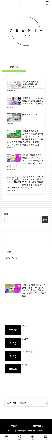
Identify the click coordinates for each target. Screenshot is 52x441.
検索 (6, 214)
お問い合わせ (11, 258)
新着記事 (14, 67)
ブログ (8, 251)
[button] (43, 418)
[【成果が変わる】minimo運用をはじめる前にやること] (31, 412)
